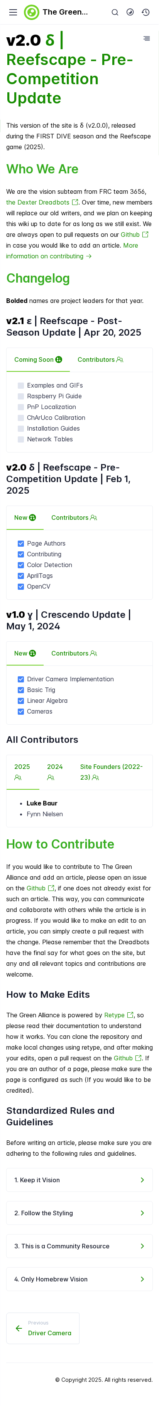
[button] (146, 12)
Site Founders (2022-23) (111, 772)
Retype (115, 1015)
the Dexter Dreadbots (38, 202)
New (21, 517)
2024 (55, 766)
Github (131, 234)
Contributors (97, 359)
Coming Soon (34, 359)
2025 (22, 766)
